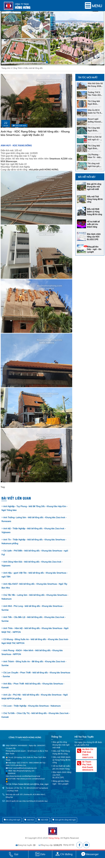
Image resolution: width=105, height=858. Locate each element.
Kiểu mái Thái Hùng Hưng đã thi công (95, 199)
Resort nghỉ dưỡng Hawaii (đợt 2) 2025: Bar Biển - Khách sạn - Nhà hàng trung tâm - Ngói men (95, 120)
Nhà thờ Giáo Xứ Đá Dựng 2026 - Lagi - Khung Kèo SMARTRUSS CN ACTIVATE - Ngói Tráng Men (95, 85)
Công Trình (17, 68)
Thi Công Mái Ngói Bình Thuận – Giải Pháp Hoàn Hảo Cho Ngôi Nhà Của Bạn (95, 129)
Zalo (42, 854)
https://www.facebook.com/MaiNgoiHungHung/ (23, 776)
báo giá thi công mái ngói (65, 820)
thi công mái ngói (13, 820)
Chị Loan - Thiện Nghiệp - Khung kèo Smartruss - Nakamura (32, 705)
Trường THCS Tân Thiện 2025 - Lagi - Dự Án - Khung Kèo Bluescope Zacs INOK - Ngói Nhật (95, 93)
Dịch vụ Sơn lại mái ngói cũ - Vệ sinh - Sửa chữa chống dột (95, 138)
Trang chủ (5, 68)
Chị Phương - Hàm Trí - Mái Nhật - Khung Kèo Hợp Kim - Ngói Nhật (94, 156)
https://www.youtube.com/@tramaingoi (31, 779)
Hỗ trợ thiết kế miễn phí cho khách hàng (93, 224)
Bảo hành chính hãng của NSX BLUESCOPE (94, 237)
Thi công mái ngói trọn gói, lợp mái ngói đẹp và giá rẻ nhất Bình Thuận (95, 165)
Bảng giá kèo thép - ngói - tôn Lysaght (94, 249)
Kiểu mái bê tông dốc (33, 68)
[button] (43, 62)
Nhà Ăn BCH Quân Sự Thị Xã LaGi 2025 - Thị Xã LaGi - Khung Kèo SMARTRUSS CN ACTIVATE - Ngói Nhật (95, 111)
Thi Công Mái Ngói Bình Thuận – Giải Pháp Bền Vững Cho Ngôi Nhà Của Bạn (95, 102)
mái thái (30, 820)
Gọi (16, 854)
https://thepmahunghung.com (23, 771)
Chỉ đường (66, 854)
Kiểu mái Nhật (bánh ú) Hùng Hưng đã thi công (94, 211)
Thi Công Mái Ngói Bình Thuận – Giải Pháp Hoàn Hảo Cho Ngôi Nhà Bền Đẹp (95, 147)
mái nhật (44, 820)
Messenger (92, 854)
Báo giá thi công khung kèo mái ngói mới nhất (94, 186)
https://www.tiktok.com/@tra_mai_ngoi (30, 784)
